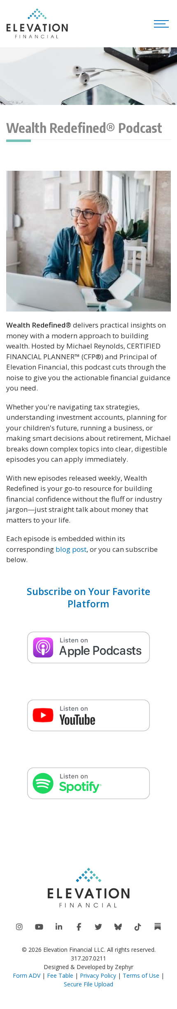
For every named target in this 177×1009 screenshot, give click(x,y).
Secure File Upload (88, 984)
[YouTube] (39, 927)
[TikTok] (138, 927)
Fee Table (60, 975)
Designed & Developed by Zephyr (88, 967)
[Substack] (157, 927)
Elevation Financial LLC (73, 949)
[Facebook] (78, 927)
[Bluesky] (118, 927)
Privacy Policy (98, 975)
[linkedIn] (59, 927)
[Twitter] (98, 927)
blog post (71, 549)
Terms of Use (141, 975)
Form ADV (26, 975)
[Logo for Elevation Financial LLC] (37, 23)
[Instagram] (19, 927)
